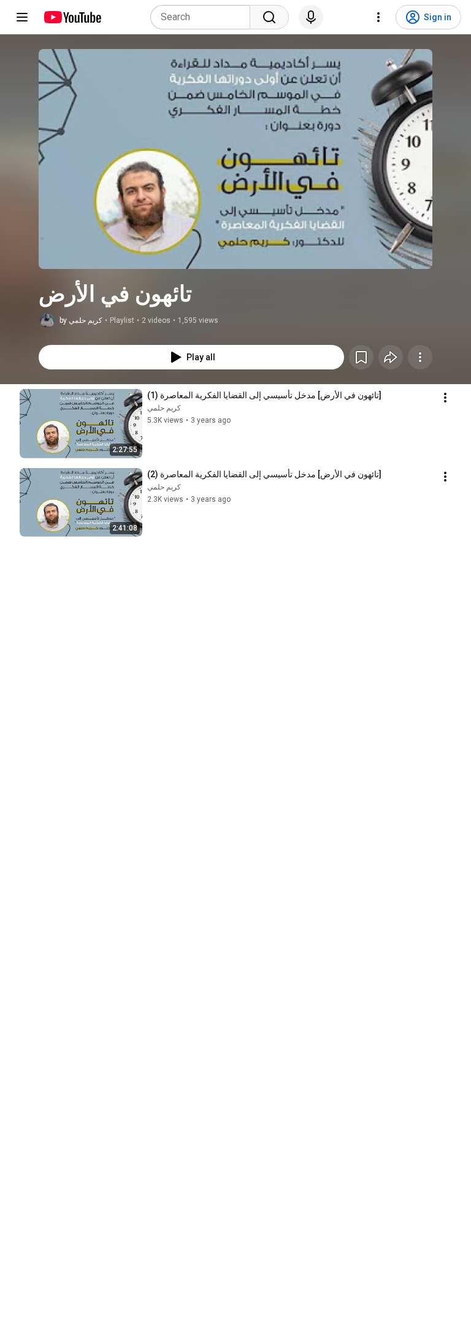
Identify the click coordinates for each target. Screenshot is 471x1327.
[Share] (390, 357)
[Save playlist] (361, 357)
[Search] (269, 17)
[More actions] (420, 357)
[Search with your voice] (311, 17)
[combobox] (204, 17)
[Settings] (378, 17)
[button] (235, 159)
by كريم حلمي (80, 320)
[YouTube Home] (72, 17)
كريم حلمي (164, 408)
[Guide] (22, 17)
